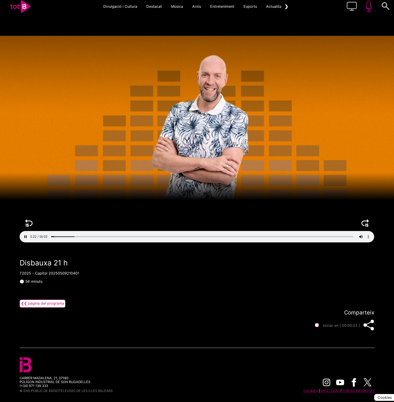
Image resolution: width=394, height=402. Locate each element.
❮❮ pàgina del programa (42, 303)
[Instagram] (326, 382)
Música (177, 6)
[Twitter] (367, 382)
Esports (250, 6)
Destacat (154, 6)
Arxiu (196, 6)
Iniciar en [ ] (341, 325)
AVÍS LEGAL (330, 391)
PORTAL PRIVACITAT (358, 391)
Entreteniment (222, 6)
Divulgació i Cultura (120, 6)
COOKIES (310, 391)
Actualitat (274, 6)
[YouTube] (340, 382)
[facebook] (353, 382)
